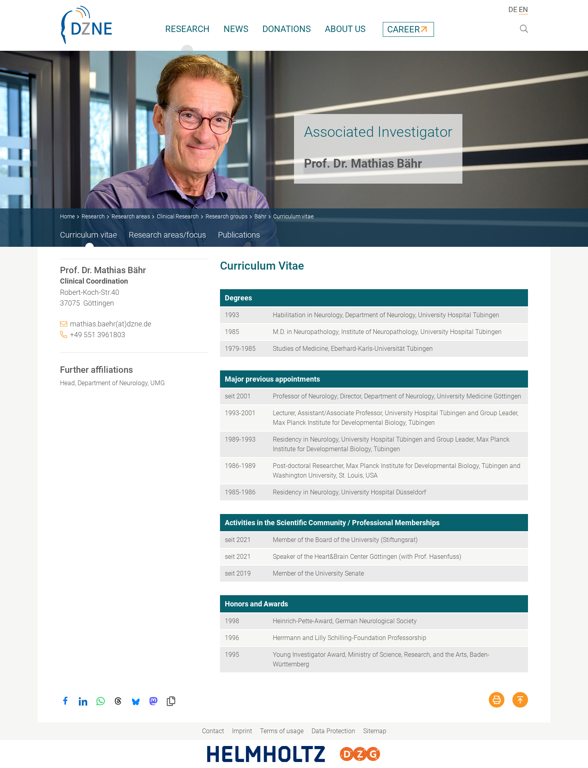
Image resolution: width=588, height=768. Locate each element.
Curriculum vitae (88, 235)
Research (187, 29)
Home (67, 216)
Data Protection (333, 731)
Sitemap (374, 731)
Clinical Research (178, 216)
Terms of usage (282, 731)
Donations (286, 29)
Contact (213, 731)
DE (512, 9)
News (236, 29)
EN (523, 9)
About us (345, 29)
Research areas (131, 216)
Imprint (242, 731)
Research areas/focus (167, 235)
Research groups (227, 216)
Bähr (260, 216)
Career (403, 29)
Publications (239, 235)
